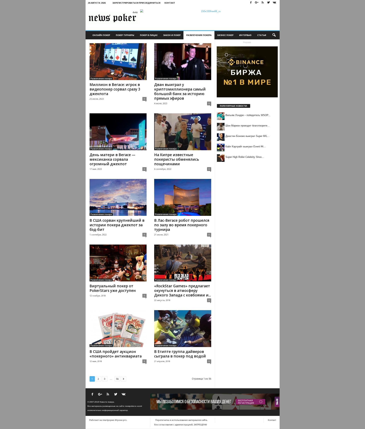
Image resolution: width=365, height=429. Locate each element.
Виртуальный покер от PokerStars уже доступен (113, 288)
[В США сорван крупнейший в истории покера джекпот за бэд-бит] (118, 197)
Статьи (261, 35)
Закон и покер (172, 35)
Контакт (169, 2)
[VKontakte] (274, 3)
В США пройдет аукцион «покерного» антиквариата (116, 354)
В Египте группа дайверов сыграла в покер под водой (180, 354)
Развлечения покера (199, 35)
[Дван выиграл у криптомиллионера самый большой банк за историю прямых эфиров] (182, 61)
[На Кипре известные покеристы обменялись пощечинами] (182, 131)
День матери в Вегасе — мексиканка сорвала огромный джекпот (112, 159)
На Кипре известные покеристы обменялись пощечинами (176, 159)
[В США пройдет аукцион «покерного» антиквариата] (118, 328)
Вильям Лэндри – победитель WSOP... (247, 115)
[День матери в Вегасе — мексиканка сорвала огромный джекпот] (118, 131)
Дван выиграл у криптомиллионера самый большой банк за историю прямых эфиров (180, 91)
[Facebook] (251, 3)
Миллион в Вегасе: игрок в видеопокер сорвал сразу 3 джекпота (115, 89)
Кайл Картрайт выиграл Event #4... (245, 146)
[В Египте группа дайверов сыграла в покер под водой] (182, 328)
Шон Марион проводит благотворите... (247, 125)
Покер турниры (125, 35)
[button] (274, 35)
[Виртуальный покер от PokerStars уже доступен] (118, 263)
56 (117, 378)
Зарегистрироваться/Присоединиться (136, 2)
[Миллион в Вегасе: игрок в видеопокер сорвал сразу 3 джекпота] (118, 61)
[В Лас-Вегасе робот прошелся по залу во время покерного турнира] (182, 197)
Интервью (245, 35)
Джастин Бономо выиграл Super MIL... (247, 136)
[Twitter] (268, 3)
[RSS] (262, 3)
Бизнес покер (225, 35)
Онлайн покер (101, 35)
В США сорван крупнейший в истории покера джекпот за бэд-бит (117, 225)
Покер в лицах (148, 35)
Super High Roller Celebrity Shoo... (244, 157)
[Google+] (257, 3)
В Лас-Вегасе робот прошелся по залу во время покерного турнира (181, 225)
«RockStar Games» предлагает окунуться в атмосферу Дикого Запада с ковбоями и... (182, 291)
